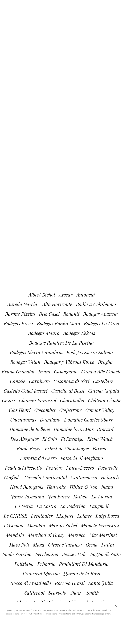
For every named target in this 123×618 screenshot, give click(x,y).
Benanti (71, 314)
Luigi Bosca (107, 516)
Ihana (107, 487)
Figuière (54, 467)
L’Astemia (14, 525)
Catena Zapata (103, 391)
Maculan (36, 525)
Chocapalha (72, 400)
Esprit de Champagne (67, 448)
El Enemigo (72, 439)
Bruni (44, 371)
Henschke (56, 487)
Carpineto (39, 381)
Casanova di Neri (71, 381)
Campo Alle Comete (101, 371)
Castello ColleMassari (26, 391)
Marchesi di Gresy (46, 535)
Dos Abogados (24, 439)
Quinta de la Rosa (81, 573)
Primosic (46, 564)
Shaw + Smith (84, 592)
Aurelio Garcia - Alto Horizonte (39, 304)
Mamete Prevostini (100, 525)
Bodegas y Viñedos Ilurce (69, 362)
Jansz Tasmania (27, 496)
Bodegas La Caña (101, 323)
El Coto (49, 439)
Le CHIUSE (15, 516)
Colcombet (45, 410)
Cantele (17, 381)
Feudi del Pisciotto (23, 467)
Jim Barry (59, 496)
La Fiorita (101, 496)
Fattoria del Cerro (38, 458)
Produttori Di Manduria (84, 564)
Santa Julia (100, 583)
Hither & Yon (84, 487)
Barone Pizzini (20, 314)
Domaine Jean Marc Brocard (83, 429)
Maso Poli (19, 544)
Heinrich (110, 477)
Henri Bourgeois (26, 487)
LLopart (65, 516)
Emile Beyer (29, 448)
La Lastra (47, 506)
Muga (38, 544)
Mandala (15, 535)
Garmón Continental (45, 477)
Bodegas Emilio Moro (58, 323)
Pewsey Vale (74, 554)
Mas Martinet (103, 535)
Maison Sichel (63, 525)
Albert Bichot (41, 294)
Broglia (105, 362)
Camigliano (66, 371)
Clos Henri (20, 410)
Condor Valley (99, 410)
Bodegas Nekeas (79, 333)
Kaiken (80, 496)
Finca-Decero (80, 467)
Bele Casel (49, 314)
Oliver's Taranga (65, 544)
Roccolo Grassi (70, 583)
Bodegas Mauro (43, 333)
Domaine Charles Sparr (88, 419)
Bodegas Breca (18, 323)
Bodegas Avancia (100, 314)
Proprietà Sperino (41, 573)
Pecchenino (46, 554)
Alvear (66, 294)
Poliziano (24, 564)
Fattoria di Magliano (82, 458)
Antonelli (85, 294)
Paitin (107, 544)
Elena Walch (100, 439)
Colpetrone (70, 410)
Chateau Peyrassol (37, 400)
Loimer (84, 516)
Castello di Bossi (67, 391)
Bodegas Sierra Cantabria (36, 352)
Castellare (103, 381)
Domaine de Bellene (30, 429)
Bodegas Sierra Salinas (89, 352)
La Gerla (24, 506)
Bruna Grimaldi (18, 371)
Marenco (77, 535)
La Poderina (73, 506)
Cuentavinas (23, 419)
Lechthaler (42, 516)
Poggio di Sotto (105, 554)
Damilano (50, 419)
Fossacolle (108, 467)
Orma (92, 544)
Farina (100, 448)
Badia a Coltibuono (96, 304)
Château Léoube (104, 400)
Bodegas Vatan (25, 362)
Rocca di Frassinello (30, 583)
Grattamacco (84, 477)
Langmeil (98, 506)
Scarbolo (57, 592)
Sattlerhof (34, 592)
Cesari (8, 400)
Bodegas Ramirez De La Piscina (61, 342)
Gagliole (12, 477)
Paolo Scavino (17, 554)
